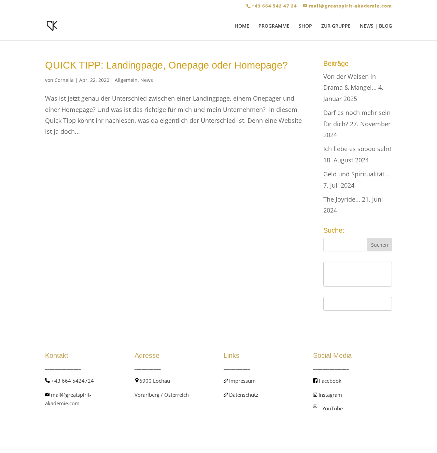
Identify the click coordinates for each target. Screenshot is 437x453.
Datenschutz (243, 394)
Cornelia (64, 80)
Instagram (330, 394)
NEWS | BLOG (376, 26)
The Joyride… (341, 199)
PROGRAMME (274, 26)
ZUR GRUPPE (336, 26)
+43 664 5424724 (72, 380)
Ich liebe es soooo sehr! (357, 149)
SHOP (305, 26)
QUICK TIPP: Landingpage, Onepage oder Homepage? (166, 65)
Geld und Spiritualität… (356, 174)
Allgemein (126, 80)
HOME (242, 26)
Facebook (330, 380)
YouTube (332, 408)
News (146, 80)
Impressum (242, 380)
